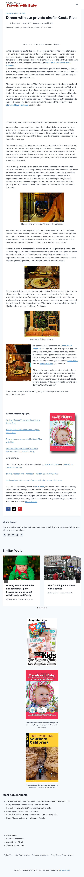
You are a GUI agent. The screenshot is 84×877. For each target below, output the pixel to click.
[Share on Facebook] (8, 509)
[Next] (78, 580)
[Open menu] (77, 4)
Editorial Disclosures (15, 839)
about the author (50, 474)
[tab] (37, 607)
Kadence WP (64, 870)
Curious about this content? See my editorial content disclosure (34, 480)
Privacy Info (11, 835)
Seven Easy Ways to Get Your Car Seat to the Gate (28, 808)
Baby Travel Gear (58, 855)
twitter (39, 474)
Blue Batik (39, 487)
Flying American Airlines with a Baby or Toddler (27, 805)
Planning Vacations (40, 855)
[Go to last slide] (6, 580)
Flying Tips (8, 855)
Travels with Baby (51, 464)
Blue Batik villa (46, 364)
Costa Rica (10, 13)
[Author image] (7, 23)
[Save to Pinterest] (20, 509)
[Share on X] (14, 509)
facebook (30, 474)
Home (8, 27)
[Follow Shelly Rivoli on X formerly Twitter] (9, 535)
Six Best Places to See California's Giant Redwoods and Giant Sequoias (38, 801)
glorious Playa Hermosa (17, 105)
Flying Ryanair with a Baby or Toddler (22, 811)
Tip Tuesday (21, 13)
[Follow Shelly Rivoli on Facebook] (4, 535)
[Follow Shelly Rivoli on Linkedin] (17, 535)
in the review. (31, 501)
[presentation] (21, 568)
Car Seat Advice (22, 855)
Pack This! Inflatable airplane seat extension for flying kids (32, 815)
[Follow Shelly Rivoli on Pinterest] (21, 535)
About (71, 855)
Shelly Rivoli (16, 23)
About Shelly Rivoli (14, 842)
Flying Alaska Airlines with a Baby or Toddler (26, 818)
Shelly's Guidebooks (15, 845)
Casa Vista (72, 360)
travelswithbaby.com (15, 474)
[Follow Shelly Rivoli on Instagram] (13, 535)
